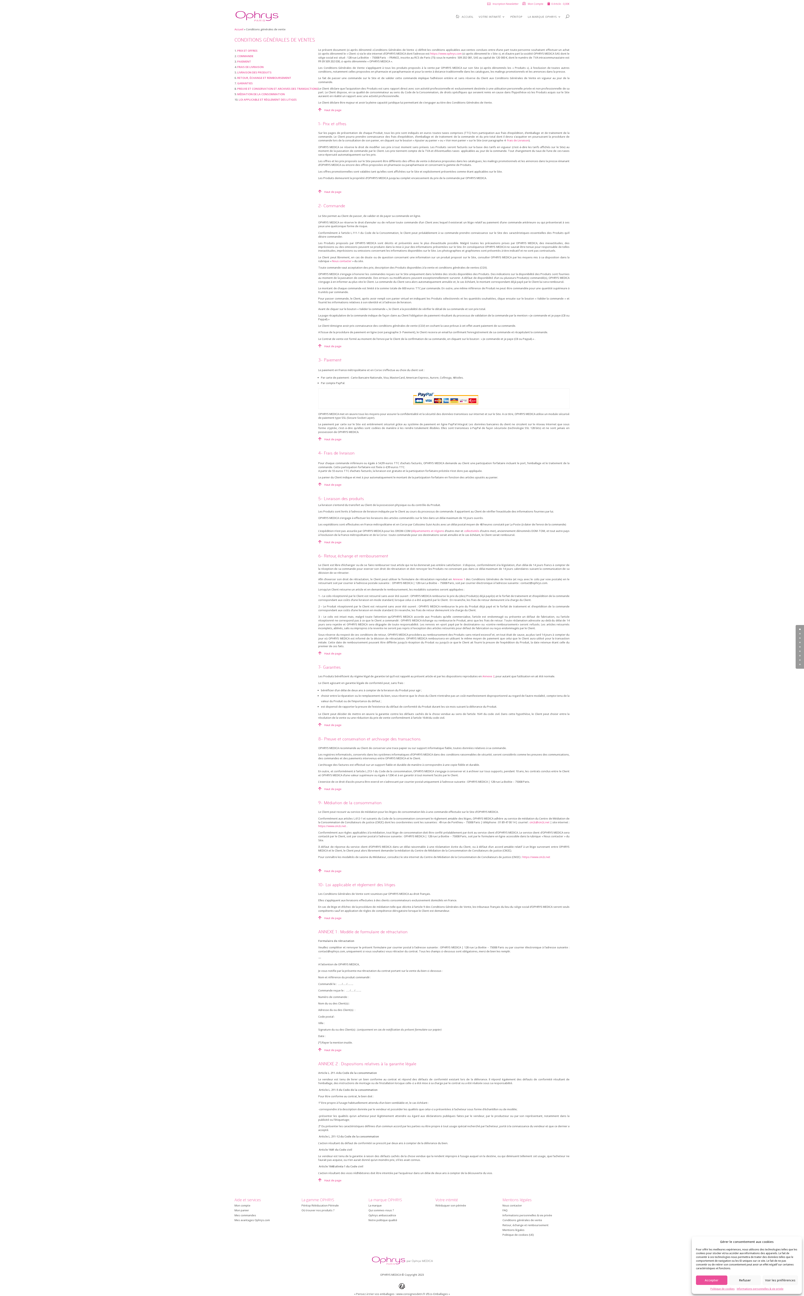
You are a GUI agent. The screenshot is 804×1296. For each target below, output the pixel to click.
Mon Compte (535, 3)
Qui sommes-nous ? (381, 1210)
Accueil (467, 17)
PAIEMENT (244, 61)
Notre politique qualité (382, 1220)
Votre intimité (490, 17)
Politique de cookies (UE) (518, 1235)
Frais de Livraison (518, 140)
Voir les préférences (780, 1280)
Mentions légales (513, 1230)
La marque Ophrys (542, 17)
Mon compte (242, 1205)
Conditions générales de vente (522, 1220)
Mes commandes (245, 1215)
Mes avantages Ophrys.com (252, 1220)
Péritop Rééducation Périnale (320, 1205)
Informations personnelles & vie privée (760, 1289)
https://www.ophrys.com (446, 53)
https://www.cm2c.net (332, 826)
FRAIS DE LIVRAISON (250, 67)
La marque (375, 1205)
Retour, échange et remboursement (525, 1225)
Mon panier (241, 1210)
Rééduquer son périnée (451, 1205)
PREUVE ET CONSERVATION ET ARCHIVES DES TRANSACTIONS (277, 89)
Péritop (516, 17)
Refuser (745, 1280)
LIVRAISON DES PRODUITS (254, 72)
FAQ (505, 1210)
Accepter (711, 1280)
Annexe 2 (488, 676)
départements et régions (428, 531)
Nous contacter (342, 261)
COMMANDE (245, 56)
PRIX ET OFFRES (247, 51)
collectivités (471, 531)
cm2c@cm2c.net (540, 822)
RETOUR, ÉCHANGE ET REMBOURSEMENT (264, 78)
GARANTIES (245, 83)
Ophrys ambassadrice (382, 1215)
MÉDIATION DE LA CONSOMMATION (261, 94)
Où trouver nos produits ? (318, 1210)
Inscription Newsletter (506, 3)
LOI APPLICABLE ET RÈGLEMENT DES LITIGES (268, 99)
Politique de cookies (722, 1289)
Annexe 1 (459, 579)
